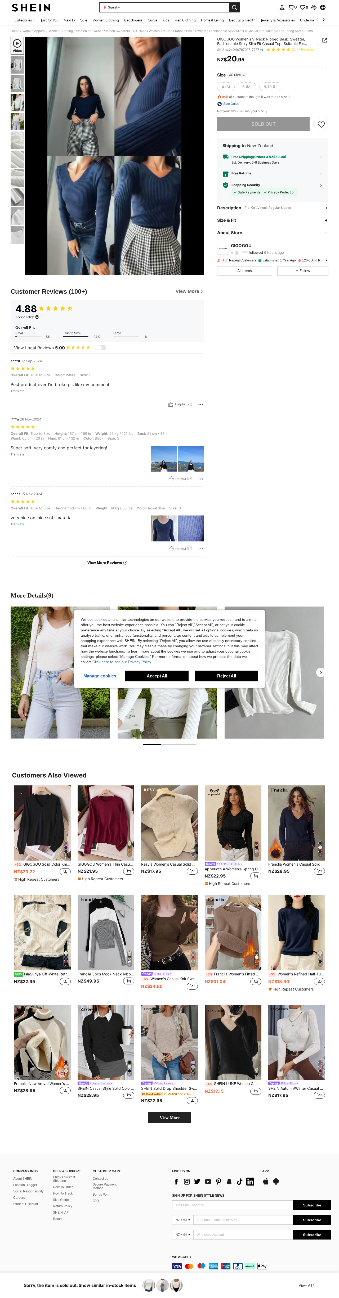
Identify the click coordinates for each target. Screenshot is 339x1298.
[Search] (234, 7)
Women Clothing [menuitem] (105, 20)
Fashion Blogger (25, 1185)
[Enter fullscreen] (198, 270)
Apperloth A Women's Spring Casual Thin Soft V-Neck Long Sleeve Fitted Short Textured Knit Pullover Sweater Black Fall (233, 869)
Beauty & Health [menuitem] (242, 20)
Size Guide (61, 1200)
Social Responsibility (28, 1191)
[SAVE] (321, 124)
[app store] (266, 1184)
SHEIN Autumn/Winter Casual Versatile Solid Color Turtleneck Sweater (296, 1088)
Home (15, 31)
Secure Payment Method (105, 1186)
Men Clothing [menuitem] (185, 20)
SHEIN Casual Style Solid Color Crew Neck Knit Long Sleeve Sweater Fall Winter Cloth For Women (106, 1088)
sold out (263, 124)
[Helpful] (171, 404)
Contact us (100, 1179)
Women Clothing (61, 31)
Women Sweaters (117, 31)
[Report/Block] (201, 404)
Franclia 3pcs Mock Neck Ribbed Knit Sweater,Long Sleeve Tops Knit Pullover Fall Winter (106, 974)
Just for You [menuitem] (50, 20)
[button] (314, 7)
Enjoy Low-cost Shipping (64, 1179)
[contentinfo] (251, 1266)
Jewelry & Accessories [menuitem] (278, 20)
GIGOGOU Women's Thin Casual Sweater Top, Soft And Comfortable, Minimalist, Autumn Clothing (106, 864)
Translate (17, 391)
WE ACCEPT (181, 1257)
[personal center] (282, 7)
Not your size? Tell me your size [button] (241, 111)
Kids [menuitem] (166, 20)
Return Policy (62, 1206)
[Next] (321, 672)
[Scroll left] (317, 20)
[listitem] (42, 836)
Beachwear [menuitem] (133, 20)
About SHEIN (22, 1179)
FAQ (96, 1201)
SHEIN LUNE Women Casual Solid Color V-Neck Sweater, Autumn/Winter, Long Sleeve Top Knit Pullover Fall (233, 1084)
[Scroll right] (323, 20)
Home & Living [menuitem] (212, 20)
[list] (214, 1182)
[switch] (101, 347)
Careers (19, 1198)
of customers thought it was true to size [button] (254, 97)
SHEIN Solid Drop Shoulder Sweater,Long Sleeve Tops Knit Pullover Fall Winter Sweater (169, 1088)
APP (265, 1171)
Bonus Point (101, 1194)
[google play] (276, 1184)
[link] (292, 7)
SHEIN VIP (61, 1212)
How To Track (63, 1193)
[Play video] (114, 156)
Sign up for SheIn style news (198, 1195)
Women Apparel (34, 31)
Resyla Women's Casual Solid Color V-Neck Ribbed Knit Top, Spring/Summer (169, 864)
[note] (37, 879)
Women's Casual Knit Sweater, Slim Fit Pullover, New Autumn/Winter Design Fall (170, 979)
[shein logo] (31, 7)
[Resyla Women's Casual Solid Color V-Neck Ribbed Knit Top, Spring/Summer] (169, 823)
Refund (58, 1219)
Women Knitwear (88, 31)
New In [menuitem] (69, 20)
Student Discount (25, 1204)
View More (170, 1117)
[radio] (226, 87)
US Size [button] (235, 75)
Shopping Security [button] (245, 185)
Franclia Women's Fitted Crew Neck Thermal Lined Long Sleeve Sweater (233, 974)
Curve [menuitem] (152, 20)
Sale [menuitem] (83, 20)
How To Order (63, 1187)
